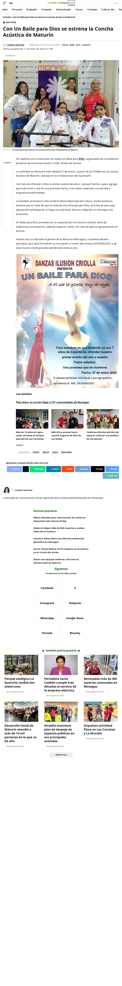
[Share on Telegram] (47, 55)
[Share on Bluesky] (7, 219)
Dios (78, 44)
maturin (86, 44)
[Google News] (75, 615)
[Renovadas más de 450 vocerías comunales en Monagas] (101, 665)
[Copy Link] (58, 55)
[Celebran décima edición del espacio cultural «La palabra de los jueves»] (103, 419)
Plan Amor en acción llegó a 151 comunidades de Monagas (52, 402)
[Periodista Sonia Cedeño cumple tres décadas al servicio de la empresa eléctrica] (61, 665)
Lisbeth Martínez (15, 44)
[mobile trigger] (5, 3)
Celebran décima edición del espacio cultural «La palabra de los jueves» (103, 435)
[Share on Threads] (52, 55)
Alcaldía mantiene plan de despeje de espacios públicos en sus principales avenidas (59, 733)
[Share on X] (25, 55)
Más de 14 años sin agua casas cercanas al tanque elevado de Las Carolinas (30, 435)
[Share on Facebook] (19, 55)
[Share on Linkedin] (36, 55)
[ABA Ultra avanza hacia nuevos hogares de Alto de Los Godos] (67, 419)
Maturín (11, 22)
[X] (75, 585)
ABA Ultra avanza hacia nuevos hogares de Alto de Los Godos (66, 435)
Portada (7, 17)
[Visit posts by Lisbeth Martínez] (6, 490)
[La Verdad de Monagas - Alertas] (61, 3)
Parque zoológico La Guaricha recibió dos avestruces (19, 682)
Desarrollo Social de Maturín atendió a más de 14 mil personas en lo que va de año (20, 733)
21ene (65, 44)
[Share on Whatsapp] (30, 55)
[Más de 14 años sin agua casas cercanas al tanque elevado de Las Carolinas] (32, 419)
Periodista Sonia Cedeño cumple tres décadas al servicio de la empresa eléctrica (60, 684)
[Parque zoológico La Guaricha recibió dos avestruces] (21, 665)
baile (71, 44)
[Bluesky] (75, 630)
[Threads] (47, 630)
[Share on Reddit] (41, 55)
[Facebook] (47, 585)
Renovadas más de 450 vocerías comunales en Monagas (100, 682)
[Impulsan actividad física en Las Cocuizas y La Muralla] (101, 712)
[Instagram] (47, 600)
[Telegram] (75, 600)
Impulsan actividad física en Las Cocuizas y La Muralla (99, 729)
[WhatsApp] (47, 615)
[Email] (7, 226)
